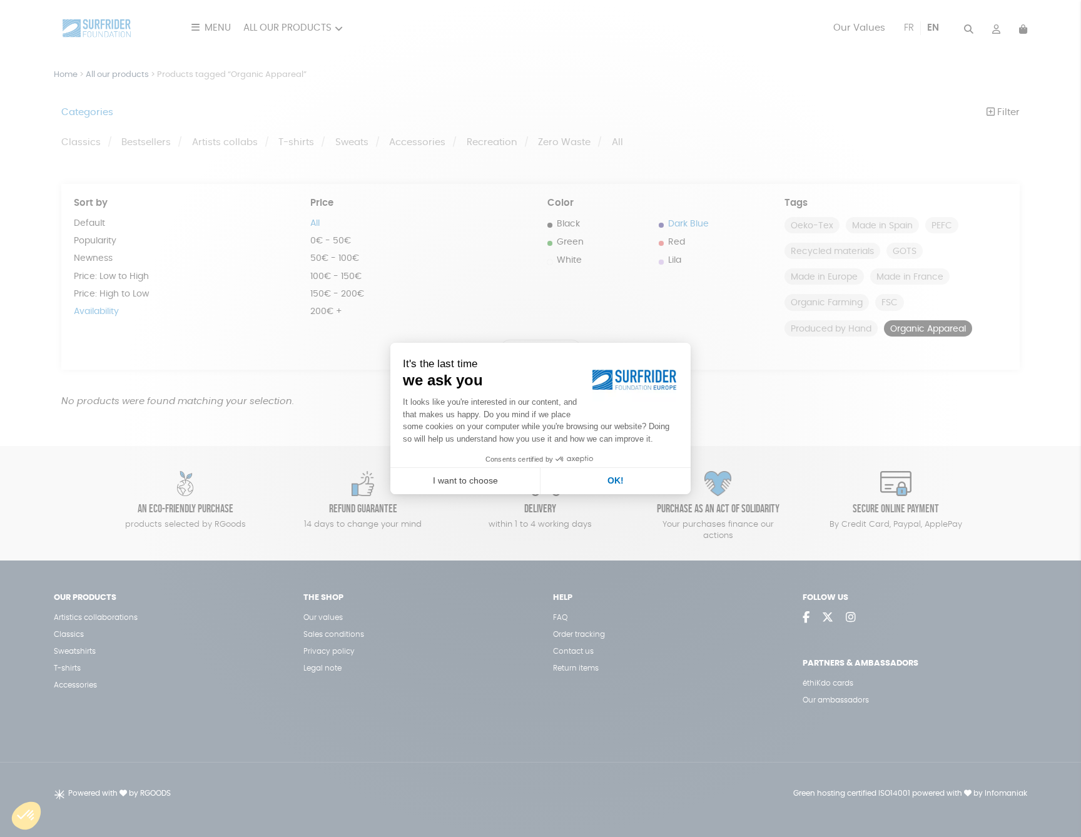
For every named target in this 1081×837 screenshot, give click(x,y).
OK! (615, 480)
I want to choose (465, 480)
